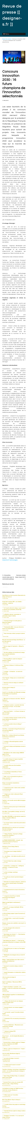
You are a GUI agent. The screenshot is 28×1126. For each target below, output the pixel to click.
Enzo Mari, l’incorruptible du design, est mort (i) (13, 811)
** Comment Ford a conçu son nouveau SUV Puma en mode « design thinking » (12, 1082)
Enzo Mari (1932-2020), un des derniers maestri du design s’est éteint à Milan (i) (14, 817)
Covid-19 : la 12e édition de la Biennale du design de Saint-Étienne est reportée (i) (13, 692)
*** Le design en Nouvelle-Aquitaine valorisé (12, 741)
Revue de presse (6, 39)
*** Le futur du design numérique (10, 872)
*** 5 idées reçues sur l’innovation (10, 1095)
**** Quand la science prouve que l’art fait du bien (13, 806)
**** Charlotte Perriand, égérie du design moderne (13, 1110)
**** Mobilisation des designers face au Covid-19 (13, 954)
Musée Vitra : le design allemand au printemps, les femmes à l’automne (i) (13, 735)
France (13, 567)
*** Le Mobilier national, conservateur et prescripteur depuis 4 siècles (11, 615)
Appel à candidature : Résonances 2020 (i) (12, 982)
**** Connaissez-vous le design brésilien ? (12, 851)
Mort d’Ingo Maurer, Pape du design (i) (11, 1099)
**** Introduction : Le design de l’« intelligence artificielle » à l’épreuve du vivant (13, 866)
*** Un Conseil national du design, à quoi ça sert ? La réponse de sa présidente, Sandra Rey (14, 608)
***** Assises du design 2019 (8, 1031)
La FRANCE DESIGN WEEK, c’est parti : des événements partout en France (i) (12, 840)
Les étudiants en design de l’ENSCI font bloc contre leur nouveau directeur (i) (12, 1089)
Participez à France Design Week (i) (10, 846)
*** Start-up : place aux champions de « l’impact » (13, 1048)
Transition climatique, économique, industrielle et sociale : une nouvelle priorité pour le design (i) (13, 1070)
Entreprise (19, 565)
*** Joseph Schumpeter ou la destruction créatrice (13, 972)
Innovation (19, 567)
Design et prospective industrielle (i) (10, 783)
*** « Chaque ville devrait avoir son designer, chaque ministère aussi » (12, 1001)
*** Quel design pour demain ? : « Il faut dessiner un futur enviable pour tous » (13, 934)
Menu (7, 34)
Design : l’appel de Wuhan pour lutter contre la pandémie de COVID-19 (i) (13, 960)
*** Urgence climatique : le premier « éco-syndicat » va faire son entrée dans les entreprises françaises (14, 988)
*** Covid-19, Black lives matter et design (11, 861)
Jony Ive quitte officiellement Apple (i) (11, 1053)
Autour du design (9, 563)
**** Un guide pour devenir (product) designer (12, 877)
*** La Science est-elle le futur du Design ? (12, 724)
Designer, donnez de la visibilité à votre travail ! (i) (14, 923)
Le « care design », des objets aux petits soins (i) (13, 856)
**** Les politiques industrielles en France (12, 771)
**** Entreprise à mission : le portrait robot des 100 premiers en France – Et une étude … (13, 705)
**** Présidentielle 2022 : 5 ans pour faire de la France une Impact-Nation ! (13, 627)
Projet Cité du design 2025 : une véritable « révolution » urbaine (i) (12, 602)
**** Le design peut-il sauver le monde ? (11, 1064)
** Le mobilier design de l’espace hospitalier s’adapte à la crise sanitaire (12, 759)
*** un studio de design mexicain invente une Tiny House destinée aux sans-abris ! (14, 718)
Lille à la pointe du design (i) (9, 977)
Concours (6, 565)
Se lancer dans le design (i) (8, 687)
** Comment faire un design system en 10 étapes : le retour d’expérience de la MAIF (13, 1043)
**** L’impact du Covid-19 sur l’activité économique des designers (11, 896)
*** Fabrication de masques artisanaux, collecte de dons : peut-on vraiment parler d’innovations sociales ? (14, 883)
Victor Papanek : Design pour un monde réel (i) (13, 677)
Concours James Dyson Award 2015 (20, 576)
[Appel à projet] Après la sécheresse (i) (11, 902)
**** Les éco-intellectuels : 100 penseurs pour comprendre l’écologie (12, 1025)
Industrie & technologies (10, 560)
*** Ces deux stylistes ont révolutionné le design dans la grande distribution (13, 653)
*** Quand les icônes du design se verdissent (12, 682)
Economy (12, 565)
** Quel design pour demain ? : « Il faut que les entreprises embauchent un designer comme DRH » (13, 942)
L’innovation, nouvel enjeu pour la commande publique (8, 577)
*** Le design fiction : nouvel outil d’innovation (13, 918)
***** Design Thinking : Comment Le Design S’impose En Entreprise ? (12, 834)
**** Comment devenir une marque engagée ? (12, 1007)
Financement (6, 567)
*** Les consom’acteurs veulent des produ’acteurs (13, 822)
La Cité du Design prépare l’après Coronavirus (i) (13, 913)
